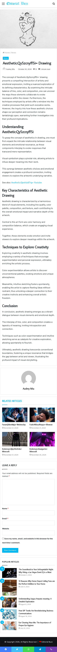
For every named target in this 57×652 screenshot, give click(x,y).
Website (5, 529)
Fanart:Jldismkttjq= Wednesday (14, 424)
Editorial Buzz (47, 642)
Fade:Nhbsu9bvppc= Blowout (41, 424)
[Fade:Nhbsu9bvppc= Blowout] (42, 415)
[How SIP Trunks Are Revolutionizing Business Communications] (9, 614)
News (13, 53)
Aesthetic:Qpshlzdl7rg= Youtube (26, 182)
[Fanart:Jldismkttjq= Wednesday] (14, 415)
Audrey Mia (10, 69)
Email (5, 518)
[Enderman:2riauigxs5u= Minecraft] (42, 439)
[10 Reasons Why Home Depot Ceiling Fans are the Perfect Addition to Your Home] (9, 588)
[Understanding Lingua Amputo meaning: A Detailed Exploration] (9, 602)
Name (5, 508)
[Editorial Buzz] (17, 3)
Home (7, 53)
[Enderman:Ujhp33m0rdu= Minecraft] (14, 439)
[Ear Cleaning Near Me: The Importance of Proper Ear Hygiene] (9, 625)
